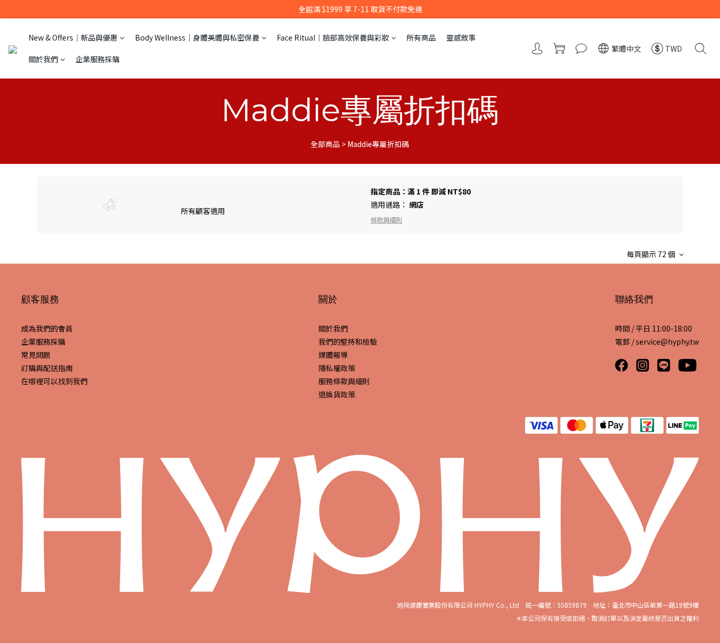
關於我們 (43, 59)
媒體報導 (333, 354)
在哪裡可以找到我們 (54, 381)
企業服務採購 (97, 59)
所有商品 (421, 37)
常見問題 (36, 354)
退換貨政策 (336, 394)
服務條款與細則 (344, 381)
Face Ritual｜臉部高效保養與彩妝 (333, 37)
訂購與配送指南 (47, 368)
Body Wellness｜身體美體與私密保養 (197, 37)
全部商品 (325, 144)
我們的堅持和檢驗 (347, 341)
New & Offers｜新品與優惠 (73, 37)
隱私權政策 (336, 368)
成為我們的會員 (47, 328)
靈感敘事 (461, 37)
